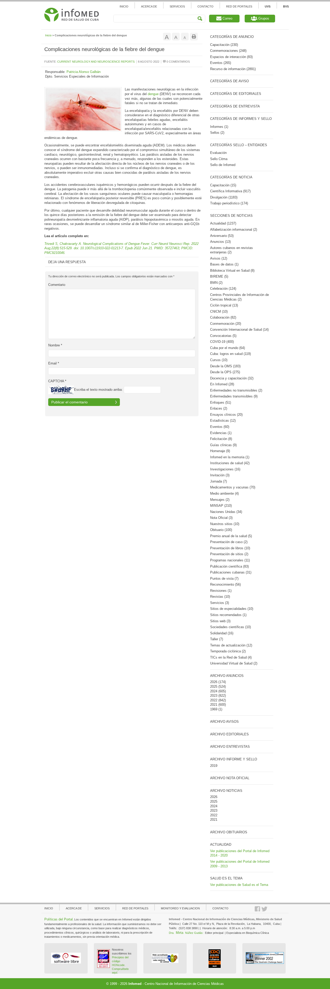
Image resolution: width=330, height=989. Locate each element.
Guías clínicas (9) (223, 445)
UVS (267, 6)
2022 (213, 700)
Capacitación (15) (223, 185)
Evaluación (218, 153)
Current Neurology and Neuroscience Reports (96, 61)
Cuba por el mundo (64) (227, 348)
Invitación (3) (219, 475)
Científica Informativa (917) (230, 191)
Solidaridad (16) (221, 633)
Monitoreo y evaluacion (180, 908)
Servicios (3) (219, 603)
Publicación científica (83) (229, 566)
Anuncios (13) (220, 242)
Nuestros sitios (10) (224, 524)
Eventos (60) (219, 427)
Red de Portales (239, 6)
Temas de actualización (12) (231, 645)
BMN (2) (216, 283)
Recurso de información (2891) (233, 69)
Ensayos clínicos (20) (226, 415)
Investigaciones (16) (225, 469)
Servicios (177, 6)
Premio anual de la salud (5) (231, 536)
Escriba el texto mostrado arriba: (98, 390)
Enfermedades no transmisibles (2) (236, 390)
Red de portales (135, 908)
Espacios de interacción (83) (231, 57)
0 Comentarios (178, 61)
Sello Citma (218, 159)
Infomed (135, 984)
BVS (286, 6)
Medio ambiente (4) (224, 493)
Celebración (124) (223, 288)
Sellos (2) (217, 133)
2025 (213, 686)
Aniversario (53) (222, 236)
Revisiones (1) (221, 591)
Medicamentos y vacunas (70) (232, 487)
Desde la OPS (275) (225, 372)
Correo (226, 18)
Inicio (124, 6)
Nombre (55, 345)
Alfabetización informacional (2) (233, 229)
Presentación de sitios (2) (229, 554)
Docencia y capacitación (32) (231, 378)
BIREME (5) (219, 276)
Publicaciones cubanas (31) (230, 572)
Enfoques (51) (220, 402)
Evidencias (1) (221, 433)
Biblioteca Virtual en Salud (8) (232, 270)
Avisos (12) (218, 258)
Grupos (263, 18)
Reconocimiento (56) (225, 584)
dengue (153, 94)
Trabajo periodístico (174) (229, 203)
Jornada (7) (218, 481)
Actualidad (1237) (223, 223)
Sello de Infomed (222, 165)
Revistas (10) (220, 597)
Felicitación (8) (221, 439)
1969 (213, 709)
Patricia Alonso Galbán (84, 72)
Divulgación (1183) (223, 197)
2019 (213, 766)
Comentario (56, 285)
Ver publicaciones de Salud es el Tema (239, 885)
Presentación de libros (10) (230, 548)
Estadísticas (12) (223, 420)
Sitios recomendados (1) (228, 615)
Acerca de (149, 6)
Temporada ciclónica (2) (228, 651)
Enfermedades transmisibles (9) (234, 396)
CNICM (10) (219, 311)
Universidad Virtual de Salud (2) (233, 663)
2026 (213, 682)
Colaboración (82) (223, 317)
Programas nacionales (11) (230, 560)
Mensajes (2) (219, 500)
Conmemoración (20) (225, 324)
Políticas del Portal (58, 919)
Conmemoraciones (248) (228, 51)
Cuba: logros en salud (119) (230, 354)
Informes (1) (219, 127)
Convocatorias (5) (223, 336)
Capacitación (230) (224, 45)
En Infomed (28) (222, 384)
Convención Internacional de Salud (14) (239, 329)
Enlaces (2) (218, 408)
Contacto (205, 6)
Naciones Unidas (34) (226, 512)
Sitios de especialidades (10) (231, 609)
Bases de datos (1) (224, 264)
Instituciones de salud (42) (230, 463)
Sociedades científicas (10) (230, 627)
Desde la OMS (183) (225, 366)
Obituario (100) (221, 530)
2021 (213, 705)
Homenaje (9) (220, 451)
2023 (213, 695)
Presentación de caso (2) (229, 542)
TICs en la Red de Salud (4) (231, 657)
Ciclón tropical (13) (224, 305)
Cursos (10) (218, 360)
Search (200, 18)
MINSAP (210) (221, 506)
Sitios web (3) (220, 621)
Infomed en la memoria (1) (229, 457)
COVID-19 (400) (222, 342)
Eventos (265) (220, 63)
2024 (213, 691)
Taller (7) (216, 639)
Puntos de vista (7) (224, 578)
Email (53, 363)
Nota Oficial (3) (221, 518)
